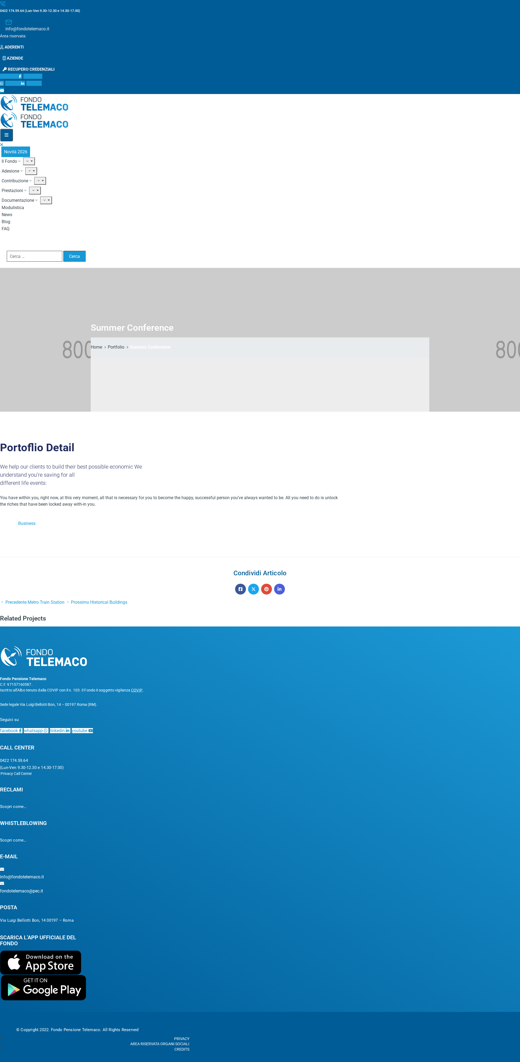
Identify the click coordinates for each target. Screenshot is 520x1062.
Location (8, 541)
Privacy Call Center (16, 773)
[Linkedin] (279, 589)
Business (26, 523)
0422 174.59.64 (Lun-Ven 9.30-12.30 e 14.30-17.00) (40, 11)
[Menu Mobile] (6, 135)
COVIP (136, 690)
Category (8, 523)
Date (4, 532)
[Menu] (29, 161)
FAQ (5, 228)
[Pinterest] (266, 589)
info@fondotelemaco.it (27, 28)
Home (96, 347)
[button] (13, 36)
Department (11, 551)
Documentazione (18, 200)
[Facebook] (240, 589)
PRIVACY (181, 1039)
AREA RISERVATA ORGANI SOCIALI (159, 1044)
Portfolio (116, 347)
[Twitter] (253, 589)
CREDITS (181, 1049)
